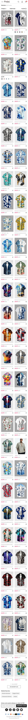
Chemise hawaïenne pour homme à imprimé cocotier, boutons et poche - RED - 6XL (7, 500)
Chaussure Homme (6, 696)
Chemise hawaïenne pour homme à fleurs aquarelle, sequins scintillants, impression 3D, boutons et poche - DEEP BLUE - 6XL (21, 322)
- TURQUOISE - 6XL (5, 188)
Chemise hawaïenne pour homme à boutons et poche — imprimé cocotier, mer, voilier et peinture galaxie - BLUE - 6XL (21, 299)
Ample (15, 696)
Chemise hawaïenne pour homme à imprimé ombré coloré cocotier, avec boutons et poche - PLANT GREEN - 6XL (21, 678)
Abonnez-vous (21, 705)
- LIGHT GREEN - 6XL (5, 433)
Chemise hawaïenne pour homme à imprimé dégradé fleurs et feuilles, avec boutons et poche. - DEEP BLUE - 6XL (7, 411)
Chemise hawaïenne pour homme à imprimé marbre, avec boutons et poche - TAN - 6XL (21, 188)
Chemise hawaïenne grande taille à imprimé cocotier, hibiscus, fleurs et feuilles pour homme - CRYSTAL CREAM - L (7, 75)
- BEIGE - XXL (17, 455)
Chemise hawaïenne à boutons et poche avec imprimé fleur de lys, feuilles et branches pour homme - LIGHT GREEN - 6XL (21, 277)
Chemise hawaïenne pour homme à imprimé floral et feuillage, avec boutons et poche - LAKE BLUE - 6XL (7, 255)
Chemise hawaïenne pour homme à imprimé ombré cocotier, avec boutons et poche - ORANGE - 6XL (7, 322)
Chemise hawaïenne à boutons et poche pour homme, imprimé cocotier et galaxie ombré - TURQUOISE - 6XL (21, 544)
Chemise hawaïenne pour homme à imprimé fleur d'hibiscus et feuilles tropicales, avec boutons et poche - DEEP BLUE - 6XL (21, 522)
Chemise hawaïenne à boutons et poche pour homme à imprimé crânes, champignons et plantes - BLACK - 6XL (7, 144)
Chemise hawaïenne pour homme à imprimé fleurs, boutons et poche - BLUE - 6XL (21, 166)
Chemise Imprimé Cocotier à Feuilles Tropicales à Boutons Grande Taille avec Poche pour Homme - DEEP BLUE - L (21, 28)
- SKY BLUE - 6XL (4, 233)
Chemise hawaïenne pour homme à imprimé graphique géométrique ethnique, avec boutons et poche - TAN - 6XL (21, 655)
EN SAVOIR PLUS (14, 686)
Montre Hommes (6, 693)
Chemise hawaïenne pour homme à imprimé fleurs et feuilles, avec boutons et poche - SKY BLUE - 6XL (7, 678)
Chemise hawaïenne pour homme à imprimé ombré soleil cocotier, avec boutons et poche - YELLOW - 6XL (21, 210)
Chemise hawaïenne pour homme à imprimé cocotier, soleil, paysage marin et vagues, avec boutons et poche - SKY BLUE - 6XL (7, 366)
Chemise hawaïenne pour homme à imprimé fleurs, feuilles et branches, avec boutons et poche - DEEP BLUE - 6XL (21, 633)
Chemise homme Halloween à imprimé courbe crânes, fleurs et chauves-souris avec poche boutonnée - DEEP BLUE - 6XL (21, 388)
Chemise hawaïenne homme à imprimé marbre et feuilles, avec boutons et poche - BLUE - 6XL (21, 255)
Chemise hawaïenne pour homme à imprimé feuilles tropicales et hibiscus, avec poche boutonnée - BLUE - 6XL (7, 99)
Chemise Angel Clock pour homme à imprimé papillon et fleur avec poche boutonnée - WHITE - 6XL (21, 433)
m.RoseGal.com (8, 2)
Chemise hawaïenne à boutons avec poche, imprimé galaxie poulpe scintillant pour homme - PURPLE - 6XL (7, 566)
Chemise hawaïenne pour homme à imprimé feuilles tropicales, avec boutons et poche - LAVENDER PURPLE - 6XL (7, 633)
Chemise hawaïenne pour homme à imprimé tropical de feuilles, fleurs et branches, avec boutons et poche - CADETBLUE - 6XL (7, 121)
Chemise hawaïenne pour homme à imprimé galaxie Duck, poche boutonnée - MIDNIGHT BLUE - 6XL (21, 75)
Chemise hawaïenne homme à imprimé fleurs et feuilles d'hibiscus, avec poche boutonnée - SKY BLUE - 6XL (21, 411)
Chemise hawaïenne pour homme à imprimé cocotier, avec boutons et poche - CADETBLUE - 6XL (21, 99)
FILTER (23, 8)
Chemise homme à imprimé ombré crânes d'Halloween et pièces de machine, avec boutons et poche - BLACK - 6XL (21, 589)
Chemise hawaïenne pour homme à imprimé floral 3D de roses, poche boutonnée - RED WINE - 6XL (7, 589)
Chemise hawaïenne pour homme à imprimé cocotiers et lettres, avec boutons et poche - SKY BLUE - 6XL (7, 166)
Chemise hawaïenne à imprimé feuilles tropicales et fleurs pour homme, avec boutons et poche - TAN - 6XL (7, 544)
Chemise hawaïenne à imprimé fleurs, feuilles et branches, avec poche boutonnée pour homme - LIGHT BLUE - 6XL (21, 121)
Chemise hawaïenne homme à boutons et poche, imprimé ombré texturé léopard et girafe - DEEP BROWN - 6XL (21, 566)
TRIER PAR (12, 8)
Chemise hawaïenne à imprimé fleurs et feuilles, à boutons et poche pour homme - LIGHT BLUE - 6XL (7, 655)
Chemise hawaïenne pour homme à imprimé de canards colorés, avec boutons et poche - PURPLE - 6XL (7, 388)
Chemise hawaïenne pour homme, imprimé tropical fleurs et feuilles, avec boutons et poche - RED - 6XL (21, 344)
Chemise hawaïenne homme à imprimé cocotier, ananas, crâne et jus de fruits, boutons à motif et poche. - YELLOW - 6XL (21, 233)
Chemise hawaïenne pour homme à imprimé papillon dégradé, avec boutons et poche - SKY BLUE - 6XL (21, 477)
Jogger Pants (15, 693)
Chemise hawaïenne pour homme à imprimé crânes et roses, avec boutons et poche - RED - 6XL (21, 611)
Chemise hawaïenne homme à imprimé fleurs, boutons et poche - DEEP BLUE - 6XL (7, 210)
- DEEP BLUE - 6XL (5, 299)
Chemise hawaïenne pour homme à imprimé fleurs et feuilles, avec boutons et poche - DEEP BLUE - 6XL (7, 277)
